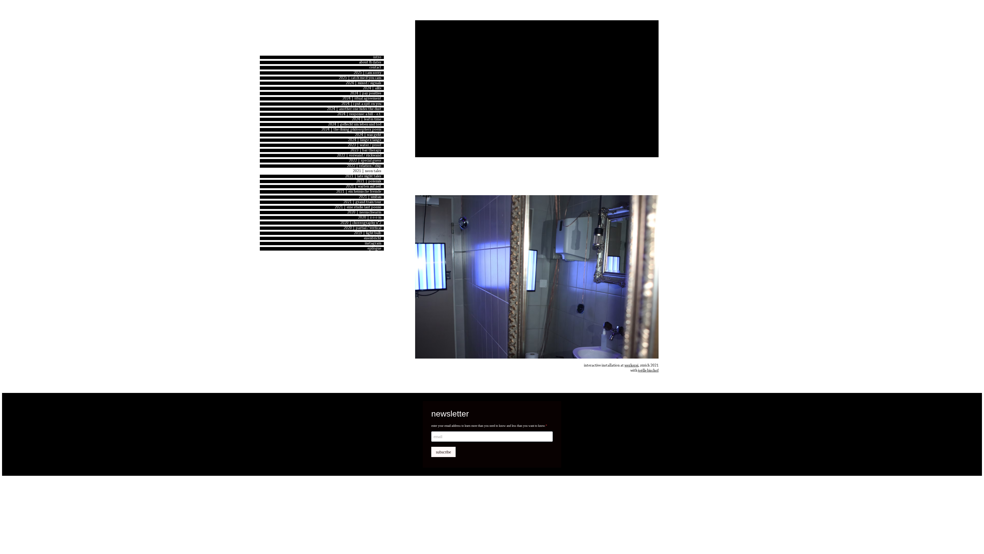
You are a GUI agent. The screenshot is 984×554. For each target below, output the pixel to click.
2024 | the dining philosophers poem (351, 129)
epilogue (374, 248)
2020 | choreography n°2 (360, 223)
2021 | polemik (368, 181)
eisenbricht (372, 238)
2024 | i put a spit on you (361, 104)
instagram (373, 243)
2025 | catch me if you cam (360, 78)
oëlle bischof (649, 371)
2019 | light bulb (367, 233)
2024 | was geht (368, 135)
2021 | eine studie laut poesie (358, 207)
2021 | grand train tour (362, 202)
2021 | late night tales (363, 176)
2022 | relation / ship (364, 166)
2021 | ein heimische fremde (358, 191)
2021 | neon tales (367, 171)
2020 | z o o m (369, 217)
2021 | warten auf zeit (363, 186)
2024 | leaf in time (366, 119)
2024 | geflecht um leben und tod (354, 124)
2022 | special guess (365, 160)
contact (375, 67)
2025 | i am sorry (367, 73)
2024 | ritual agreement (361, 98)
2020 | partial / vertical (362, 228)
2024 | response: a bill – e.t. (359, 114)
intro (377, 57)
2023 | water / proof (364, 145)
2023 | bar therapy (365, 150)
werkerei (631, 366)
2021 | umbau (370, 197)
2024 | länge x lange (364, 140)
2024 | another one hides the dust (354, 109)
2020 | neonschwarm (364, 212)
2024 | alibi (372, 88)
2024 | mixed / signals (363, 83)
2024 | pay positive (365, 93)
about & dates (370, 62)
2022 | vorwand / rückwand (359, 155)
